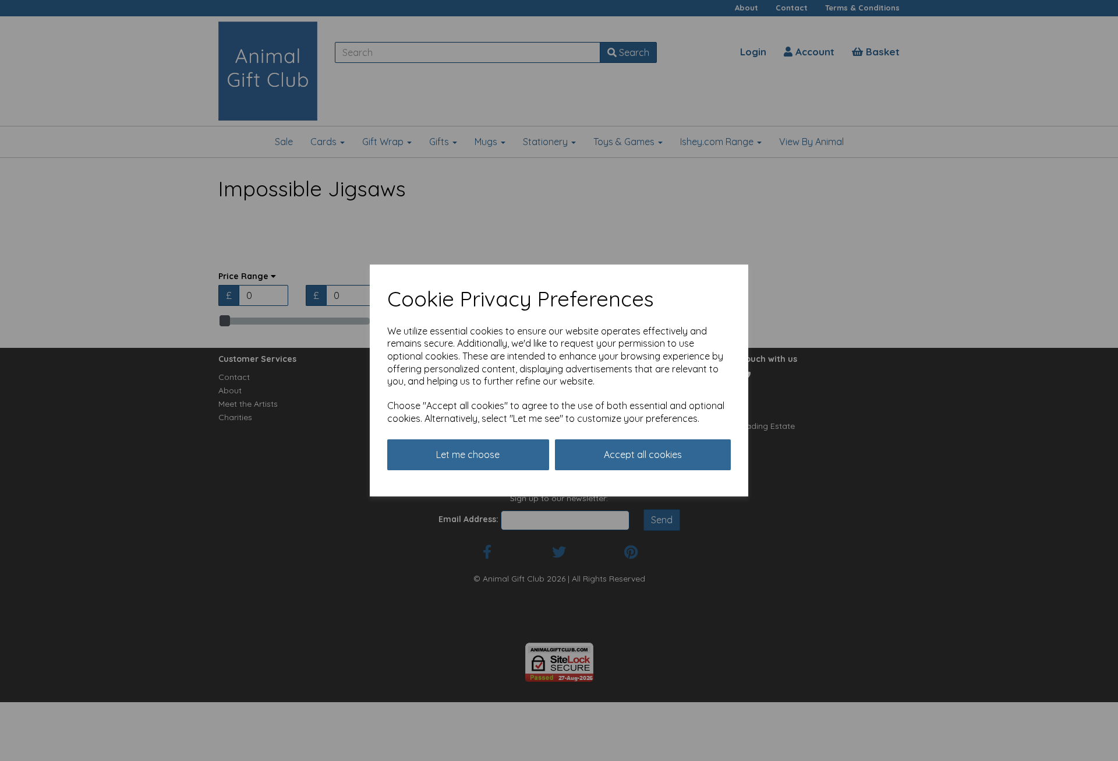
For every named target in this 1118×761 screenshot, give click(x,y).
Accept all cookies (643, 454)
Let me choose (468, 454)
